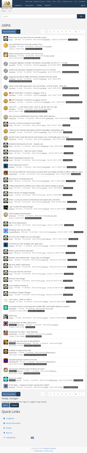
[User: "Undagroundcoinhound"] (6, 342)
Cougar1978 (46, 202)
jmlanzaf (11, 209)
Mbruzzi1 (20, 371)
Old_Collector (46, 239)
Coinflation (82, 1)
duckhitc (11, 167)
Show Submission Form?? (18, 165)
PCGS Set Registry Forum (70, 387)
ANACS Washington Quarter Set (21, 158)
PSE (59, 1)
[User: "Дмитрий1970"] (6, 360)
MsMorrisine (54, 380)
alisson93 (12, 387)
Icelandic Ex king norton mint (20, 350)
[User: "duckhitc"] (6, 166)
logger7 (45, 318)
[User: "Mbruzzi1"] (6, 370)
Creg (43, 195)
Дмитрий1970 (13, 362)
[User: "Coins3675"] (6, 45)
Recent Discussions (13, 423)
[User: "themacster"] (6, 323)
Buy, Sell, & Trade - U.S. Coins (34, 49)
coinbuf (46, 387)
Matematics (12, 56)
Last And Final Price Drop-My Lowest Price (25, 44)
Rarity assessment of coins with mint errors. (26, 53)
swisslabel (12, 95)
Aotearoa (45, 267)
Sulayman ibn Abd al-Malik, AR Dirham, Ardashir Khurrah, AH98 (33, 77)
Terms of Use (48, 451)
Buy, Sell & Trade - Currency (33, 336)
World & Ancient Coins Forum (32, 58)
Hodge (11, 318)
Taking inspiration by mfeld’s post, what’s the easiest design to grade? (36, 186)
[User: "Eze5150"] (6, 379)
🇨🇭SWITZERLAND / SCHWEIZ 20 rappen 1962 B (28, 100)
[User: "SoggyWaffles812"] (6, 231)
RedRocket (45, 146)
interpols (12, 302)
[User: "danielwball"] (6, 307)
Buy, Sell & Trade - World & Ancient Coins (20, 81)
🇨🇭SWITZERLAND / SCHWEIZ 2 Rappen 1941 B (27, 93)
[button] (83, 31)
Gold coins (13, 315)
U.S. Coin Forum (73, 39)
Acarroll (44, 188)
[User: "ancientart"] (6, 64)
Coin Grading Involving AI (18, 285)
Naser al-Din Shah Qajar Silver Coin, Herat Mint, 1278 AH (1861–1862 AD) (37, 86)
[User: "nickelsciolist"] (6, 173)
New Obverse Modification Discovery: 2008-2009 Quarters (32, 116)
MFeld (46, 302)
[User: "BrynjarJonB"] (6, 351)
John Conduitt (50, 56)
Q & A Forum (66, 125)
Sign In (83, 5)
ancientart (12, 65)
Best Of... (48, 5)
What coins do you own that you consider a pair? (28, 37)
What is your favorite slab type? (21, 250)
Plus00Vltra (46, 40)
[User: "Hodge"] (6, 316)
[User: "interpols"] (6, 300)
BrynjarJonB (13, 352)
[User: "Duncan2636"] (6, 333)
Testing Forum (68, 132)
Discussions (29, 5)
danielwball (12, 309)
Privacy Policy (38, 451)
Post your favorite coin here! (20, 271)
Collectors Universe (49, 448)
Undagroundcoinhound (23, 343)
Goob (11, 40)
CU (75, 1)
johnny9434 (46, 167)
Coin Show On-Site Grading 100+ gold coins (26, 244)
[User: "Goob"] (6, 38)
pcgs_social (49, 309)
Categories (18, 5)
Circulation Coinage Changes (20, 292)
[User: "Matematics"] (6, 54)
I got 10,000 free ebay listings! (21, 206)
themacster (20, 325)
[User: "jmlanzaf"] (6, 207)
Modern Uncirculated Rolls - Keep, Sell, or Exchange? (29, 257)
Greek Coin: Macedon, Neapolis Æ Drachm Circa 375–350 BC (32, 70)
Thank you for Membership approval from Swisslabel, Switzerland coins (36, 130)
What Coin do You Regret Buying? (22, 193)
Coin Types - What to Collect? (20, 299)
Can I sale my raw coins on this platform (24, 341)
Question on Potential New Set (21, 179)
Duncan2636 (13, 334)
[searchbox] (39, 16)
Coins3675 (12, 46)
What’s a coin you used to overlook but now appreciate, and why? (34, 199)
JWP (60, 343)
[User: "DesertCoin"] (6, 117)
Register (14, 405)
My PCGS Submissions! (18, 223)
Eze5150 (18, 380)
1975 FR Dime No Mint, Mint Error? (22, 322)
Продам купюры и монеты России (23, 359)
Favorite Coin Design (17, 278)
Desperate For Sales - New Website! (23, 332)
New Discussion (9, 31)
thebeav (44, 153)
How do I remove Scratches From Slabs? (25, 123)
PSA (54, 1)
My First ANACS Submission (19, 264)
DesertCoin (47, 109)
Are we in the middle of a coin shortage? (24, 237)
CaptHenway (49, 118)
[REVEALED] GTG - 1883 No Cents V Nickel (25, 151)
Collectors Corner (39, 1)
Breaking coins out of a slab (19, 230)
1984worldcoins (50, 352)
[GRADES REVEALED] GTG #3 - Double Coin (26, 144)
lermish (46, 246)
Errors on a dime (15, 378)
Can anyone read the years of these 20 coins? (27, 369)
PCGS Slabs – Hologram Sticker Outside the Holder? (29, 385)
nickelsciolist (13, 174)
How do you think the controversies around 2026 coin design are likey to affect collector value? (46, 172)
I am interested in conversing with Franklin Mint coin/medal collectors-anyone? (39, 306)
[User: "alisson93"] (6, 386)
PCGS (48, 1)
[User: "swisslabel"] (6, 94)
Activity (39, 5)
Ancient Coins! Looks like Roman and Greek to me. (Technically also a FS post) (39, 137)
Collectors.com (67, 1)
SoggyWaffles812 (14, 232)
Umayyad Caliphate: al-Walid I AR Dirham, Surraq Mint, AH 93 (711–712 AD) (38, 63)
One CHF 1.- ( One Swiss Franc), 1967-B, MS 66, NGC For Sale (33, 107)
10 (76, 31)
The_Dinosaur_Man (51, 216)
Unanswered (19, 437)
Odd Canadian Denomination (20, 213)
